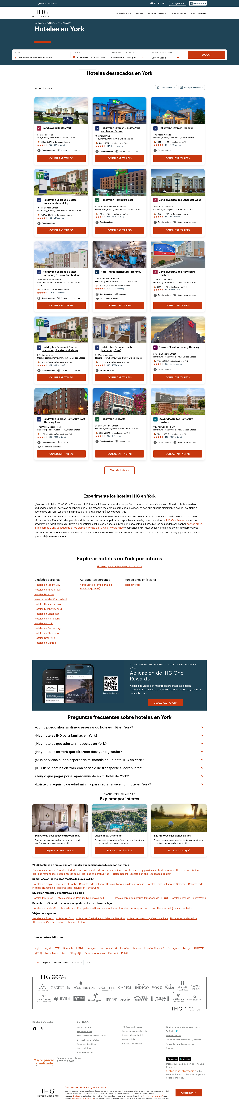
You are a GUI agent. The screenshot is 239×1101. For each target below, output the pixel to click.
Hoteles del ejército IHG (132, 1035)
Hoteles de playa (42, 884)
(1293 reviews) (118, 289)
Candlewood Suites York (57, 128)
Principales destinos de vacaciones (97, 908)
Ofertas (139, 13)
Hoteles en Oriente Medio (48, 922)
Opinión (170, 1048)
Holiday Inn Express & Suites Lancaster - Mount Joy (59, 201)
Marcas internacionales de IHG (91, 1035)
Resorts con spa (138, 873)
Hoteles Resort (119, 873)
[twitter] (42, 1028)
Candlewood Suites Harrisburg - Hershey (178, 273)
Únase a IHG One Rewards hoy (106, 527)
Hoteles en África (75, 922)
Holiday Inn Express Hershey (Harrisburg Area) (118, 349)
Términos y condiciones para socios (183, 1026)
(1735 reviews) (117, 365)
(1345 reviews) (118, 217)
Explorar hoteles (84, 1031)
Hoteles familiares (42, 898)
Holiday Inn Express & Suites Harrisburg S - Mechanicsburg (60, 349)
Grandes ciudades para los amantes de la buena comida (89, 870)
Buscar (206, 55)
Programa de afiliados (87, 1044)
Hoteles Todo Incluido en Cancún (125, 884)
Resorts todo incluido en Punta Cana (78, 887)
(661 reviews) (59, 145)
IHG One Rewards (176, 520)
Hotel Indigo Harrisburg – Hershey (121, 272)
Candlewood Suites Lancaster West (180, 200)
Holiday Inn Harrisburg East (117, 200)
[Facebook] (35, 1028)
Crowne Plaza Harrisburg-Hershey (179, 347)
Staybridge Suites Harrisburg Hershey (176, 421)
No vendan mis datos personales (181, 1043)
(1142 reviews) (59, 293)
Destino (17, 52)
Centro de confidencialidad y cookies (183, 1039)
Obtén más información (181, 1070)
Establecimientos (123, 13)
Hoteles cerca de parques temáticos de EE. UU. (141, 898)
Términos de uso (173, 1035)
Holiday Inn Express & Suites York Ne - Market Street (120, 130)
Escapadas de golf (160, 873)
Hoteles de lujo (66, 908)
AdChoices (171, 1031)
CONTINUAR (188, 1092)
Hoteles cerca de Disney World (188, 898)
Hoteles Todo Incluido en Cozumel (166, 884)
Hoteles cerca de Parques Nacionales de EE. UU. (84, 898)
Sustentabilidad (128, 1039)
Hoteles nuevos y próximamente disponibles (148, 870)
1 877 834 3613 (65, 1061)
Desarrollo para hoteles (88, 1039)
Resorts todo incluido (91, 884)
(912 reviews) (174, 290)
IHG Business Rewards (131, 1026)
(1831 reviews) (176, 437)
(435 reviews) (59, 365)
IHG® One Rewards (199, 13)
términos (76, 1096)
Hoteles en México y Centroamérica (147, 918)
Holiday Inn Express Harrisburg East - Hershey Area (63, 421)
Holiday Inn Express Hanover (176, 128)
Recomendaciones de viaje (134, 1031)
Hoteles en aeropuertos (95, 873)
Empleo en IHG (84, 1027)
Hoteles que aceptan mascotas (137, 908)
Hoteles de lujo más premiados (174, 908)
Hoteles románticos (44, 873)
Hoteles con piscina (187, 870)
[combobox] (42, 57)
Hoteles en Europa (43, 918)
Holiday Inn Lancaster (113, 419)
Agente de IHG (84, 1048)
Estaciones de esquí (68, 873)
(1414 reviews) (117, 146)
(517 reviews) (59, 218)
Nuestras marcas (179, 13)
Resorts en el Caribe (65, 884)
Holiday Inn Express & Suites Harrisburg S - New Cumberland (61, 273)
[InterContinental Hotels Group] (42, 13)
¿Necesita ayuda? (47, 3)
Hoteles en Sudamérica (183, 918)
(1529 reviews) (60, 437)
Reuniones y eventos (157, 13)
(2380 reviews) (176, 364)
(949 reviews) (117, 436)
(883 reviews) (175, 217)
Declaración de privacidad (83, 1098)
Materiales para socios (131, 1043)
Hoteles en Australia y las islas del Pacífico (100, 918)
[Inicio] (37, 962)
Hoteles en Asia (65, 918)
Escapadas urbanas (43, 870)
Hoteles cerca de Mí (44, 908)
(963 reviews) (175, 145)
